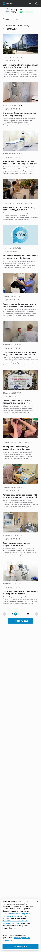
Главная (6, 19)
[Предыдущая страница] (4, 614)
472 (27, 614)
